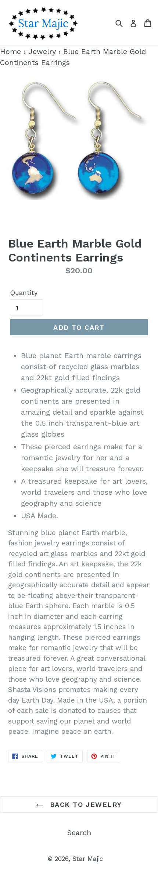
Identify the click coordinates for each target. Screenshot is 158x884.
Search (79, 832)
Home (10, 51)
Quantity (23, 292)
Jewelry (42, 51)
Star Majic (87, 858)
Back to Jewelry (84, 804)
